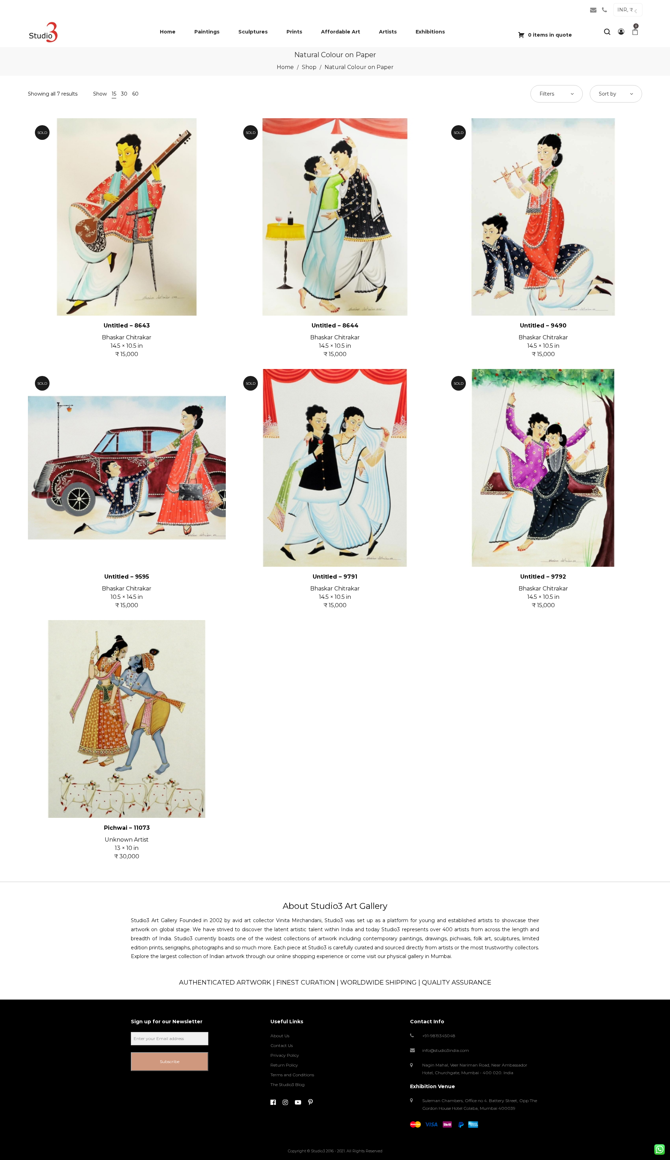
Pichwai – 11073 (127, 827)
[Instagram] (285, 1102)
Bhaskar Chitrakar (126, 337)
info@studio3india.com (445, 1050)
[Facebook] (273, 1102)
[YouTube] (298, 1102)
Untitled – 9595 (126, 576)
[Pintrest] (310, 1102)
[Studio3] (43, 32)
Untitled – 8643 (127, 325)
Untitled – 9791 (335, 576)
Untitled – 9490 (543, 325)
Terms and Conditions (292, 1074)
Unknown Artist (127, 839)
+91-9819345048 (438, 1035)
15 (114, 94)
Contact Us (281, 1045)
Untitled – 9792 (543, 576)
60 (135, 94)
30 (124, 94)
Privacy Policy (284, 1055)
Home (285, 67)
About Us (279, 1035)
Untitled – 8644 (335, 325)
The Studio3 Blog (287, 1084)
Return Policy (284, 1065)
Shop (309, 67)
